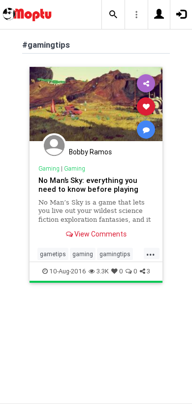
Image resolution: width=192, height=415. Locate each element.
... (150, 253)
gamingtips (114, 254)
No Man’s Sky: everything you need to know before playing (88, 185)
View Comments (100, 234)
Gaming (49, 168)
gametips (53, 254)
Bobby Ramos (90, 152)
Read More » (96, 106)
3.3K (102, 271)
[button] (113, 15)
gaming (82, 254)
